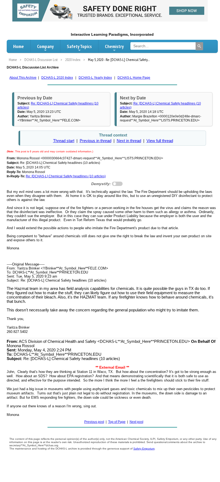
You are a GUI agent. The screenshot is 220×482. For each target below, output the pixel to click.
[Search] (199, 46)
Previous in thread (95, 141)
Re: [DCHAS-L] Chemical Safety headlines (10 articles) (66, 176)
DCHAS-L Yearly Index (95, 78)
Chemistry (114, 46)
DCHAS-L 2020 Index (57, 78)
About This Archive (22, 78)
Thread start (63, 141)
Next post (136, 422)
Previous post (94, 422)
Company (45, 46)
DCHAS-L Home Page (134, 78)
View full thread (159, 141)
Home (18, 46)
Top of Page (117, 422)
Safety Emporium (144, 448)
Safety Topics (79, 46)
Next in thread (129, 141)
